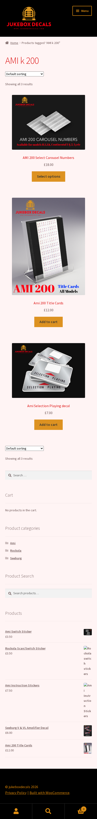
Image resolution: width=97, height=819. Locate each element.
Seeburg (16, 558)
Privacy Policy (15, 792)
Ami (13, 543)
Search (48, 811)
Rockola (15, 550)
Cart (75, 807)
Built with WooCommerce (49, 792)
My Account (16, 811)
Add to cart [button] (48, 321)
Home (14, 43)
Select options (48, 176)
